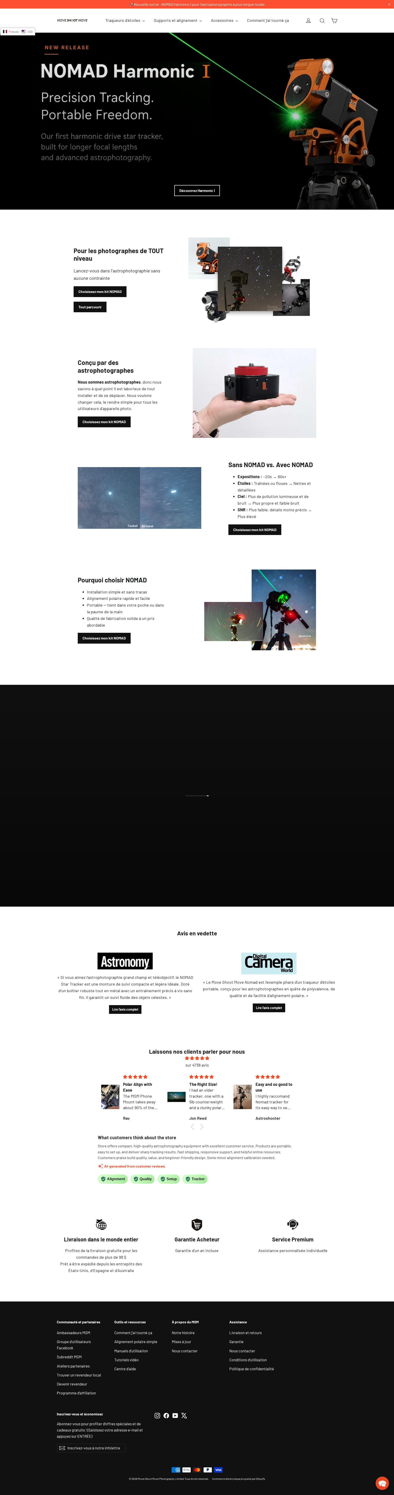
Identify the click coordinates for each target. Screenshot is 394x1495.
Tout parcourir (90, 307)
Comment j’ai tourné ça (268, 20)
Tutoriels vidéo (126, 1359)
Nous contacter (185, 1350)
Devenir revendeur (72, 1384)
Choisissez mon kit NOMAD (100, 291)
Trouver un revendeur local (79, 1375)
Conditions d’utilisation (248, 1359)
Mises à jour (181, 1341)
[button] (193, 1127)
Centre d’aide (125, 1368)
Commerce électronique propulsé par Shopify (238, 1478)
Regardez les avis (201, 813)
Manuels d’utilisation (131, 1350)
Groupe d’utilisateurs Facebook (74, 1344)
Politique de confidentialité (251, 1368)
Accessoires (222, 20)
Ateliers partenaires (73, 1366)
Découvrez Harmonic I (197, 190)
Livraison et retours (245, 1332)
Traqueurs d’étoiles (123, 20)
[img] (197, 1058)
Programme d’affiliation (76, 1393)
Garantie (236, 1341)
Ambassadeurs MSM (73, 1332)
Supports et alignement (176, 20)
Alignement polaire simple (135, 1341)
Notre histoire (183, 1332)
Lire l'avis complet (125, 1009)
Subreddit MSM (69, 1356)
